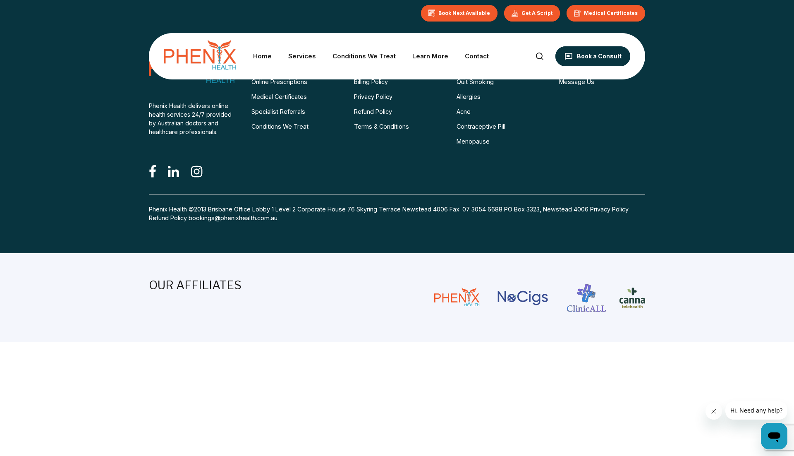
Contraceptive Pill (481, 126)
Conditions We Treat (364, 56)
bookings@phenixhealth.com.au (233, 217)
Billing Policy (371, 81)
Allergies (469, 96)
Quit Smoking (475, 81)
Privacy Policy (373, 96)
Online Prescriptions (279, 81)
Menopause (473, 141)
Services (302, 56)
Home (262, 56)
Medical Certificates (279, 96)
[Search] (539, 56)
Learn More (430, 56)
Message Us (576, 81)
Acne (464, 111)
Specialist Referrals (278, 111)
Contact (477, 56)
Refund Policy (373, 111)
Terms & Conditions (381, 126)
